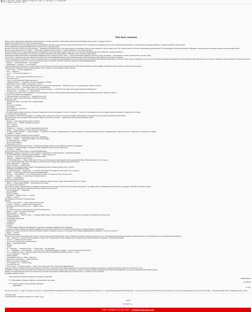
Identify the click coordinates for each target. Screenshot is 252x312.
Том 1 (42, 296)
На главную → (128, 304)
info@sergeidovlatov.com (143, 310)
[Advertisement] (126, 20)
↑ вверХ (128, 300)
